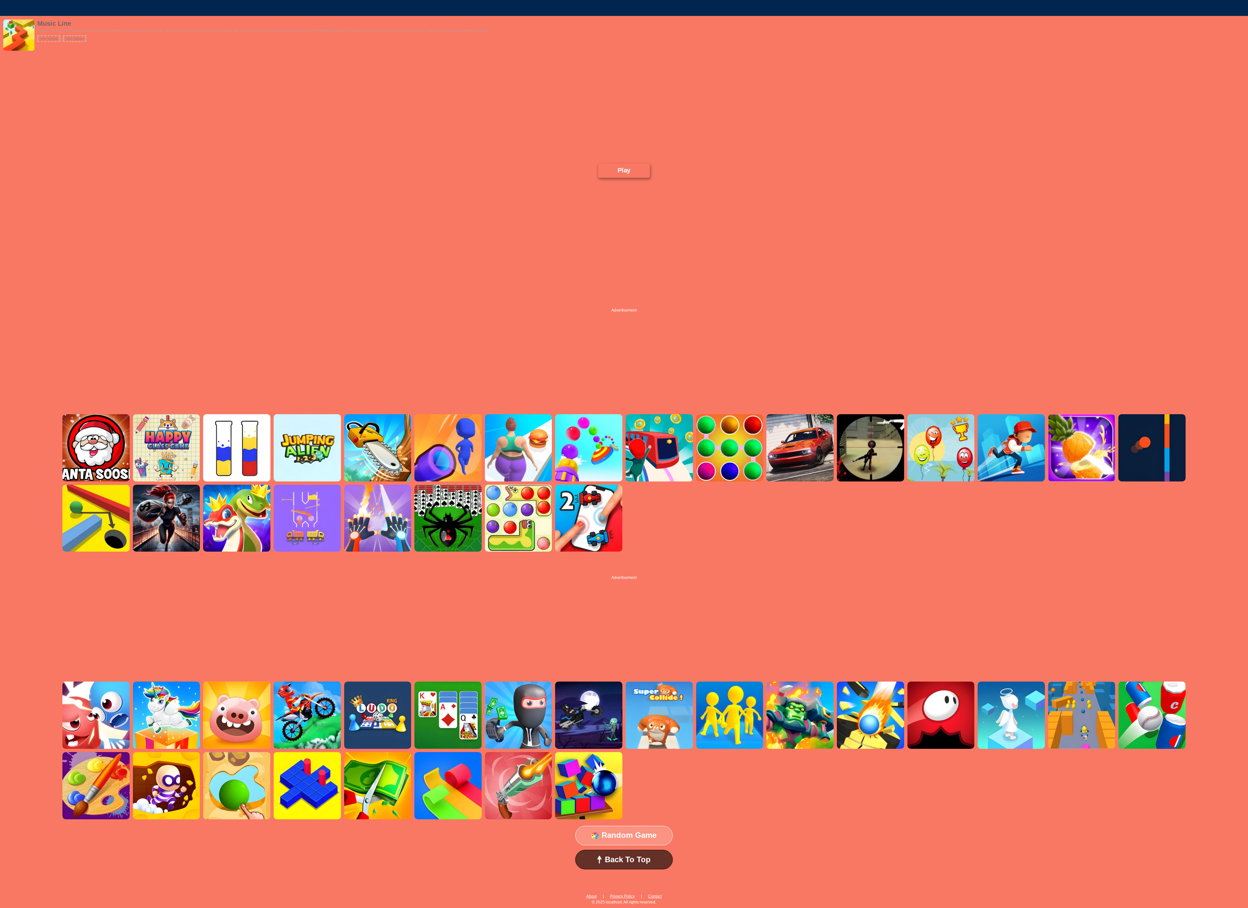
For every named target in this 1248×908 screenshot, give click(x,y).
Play (624, 170)
